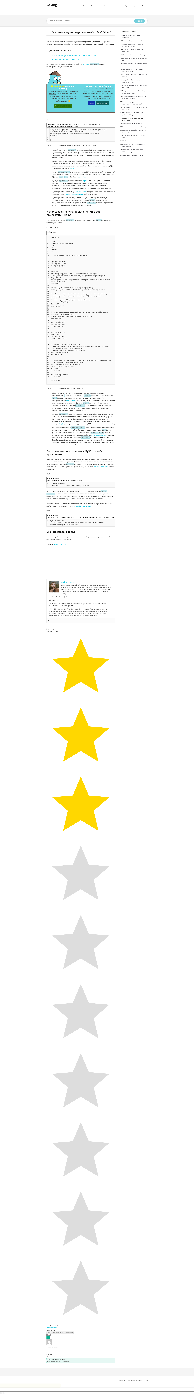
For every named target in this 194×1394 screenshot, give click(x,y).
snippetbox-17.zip (60, 544)
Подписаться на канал (63, 106)
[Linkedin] (48, 620)
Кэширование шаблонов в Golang (133, 155)
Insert (3, 1393)
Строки (127, 6)
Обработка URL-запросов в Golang (133, 55)
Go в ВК (91, 103)
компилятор (70, 400)
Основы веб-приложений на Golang (133, 41)
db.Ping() (60, 424)
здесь (71, 168)
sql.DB (85, 181)
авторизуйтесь (51, 1328)
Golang (51, 5)
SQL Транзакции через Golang (132, 141)
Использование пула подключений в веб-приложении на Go (74, 56)
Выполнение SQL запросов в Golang (134, 127)
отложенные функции (99, 435)
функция (86, 64)
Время (135, 6)
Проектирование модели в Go (132, 123)
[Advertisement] (80, 563)
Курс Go (103, 6)
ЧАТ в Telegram (102, 103)
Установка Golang (89, 6)
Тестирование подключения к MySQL (65, 59)
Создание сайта (115, 6)
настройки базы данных (82, 506)
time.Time (82, 177)
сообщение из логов (101, 467)
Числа (144, 6)
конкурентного (81, 192)
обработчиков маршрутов (74, 194)
